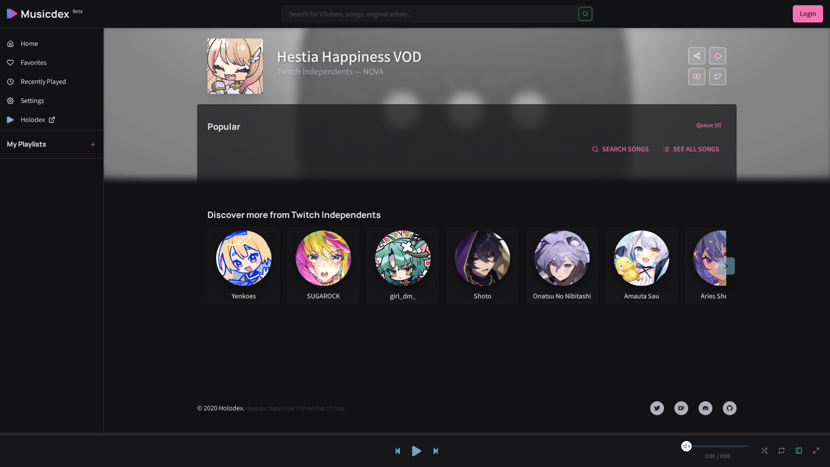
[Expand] (799, 450)
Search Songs (625, 149)
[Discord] (705, 408)
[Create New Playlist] (93, 144)
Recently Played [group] (43, 81)
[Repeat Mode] (781, 450)
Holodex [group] (33, 119)
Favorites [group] (34, 62)
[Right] (726, 266)
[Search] (585, 14)
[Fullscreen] (816, 450)
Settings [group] (32, 100)
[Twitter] (717, 76)
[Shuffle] (764, 450)
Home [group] (29, 43)
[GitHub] (730, 408)
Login (808, 13)
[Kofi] (681, 408)
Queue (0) (708, 125)
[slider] (686, 446)
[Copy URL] (697, 55)
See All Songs (696, 149)
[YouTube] (697, 76)
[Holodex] (717, 55)
